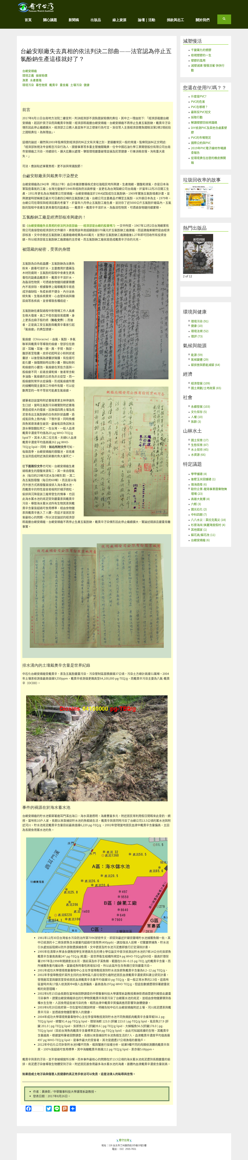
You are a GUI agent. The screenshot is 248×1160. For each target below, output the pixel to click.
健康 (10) (197, 325)
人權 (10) (197, 417)
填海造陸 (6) (199, 484)
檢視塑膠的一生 (201, 55)
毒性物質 (41, 85)
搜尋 (227, 20)
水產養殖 (36, 80)
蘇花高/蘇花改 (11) (203, 535)
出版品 (96, 19)
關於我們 (203, 19)
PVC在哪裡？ (199, 107)
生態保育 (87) (199, 445)
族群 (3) (196, 421)
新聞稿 (74, 19)
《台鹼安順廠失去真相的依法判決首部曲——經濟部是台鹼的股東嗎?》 (71, 225)
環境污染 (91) (199, 321)
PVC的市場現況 (201, 137)
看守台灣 (124, 1140)
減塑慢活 (192, 41)
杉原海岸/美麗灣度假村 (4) (208, 525)
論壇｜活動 (146, 19)
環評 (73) (197, 336)
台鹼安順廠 (29, 71)
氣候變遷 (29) (199, 359)
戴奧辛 (53, 85)
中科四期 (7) (199, 514)
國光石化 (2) (199, 509)
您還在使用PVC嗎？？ (204, 87)
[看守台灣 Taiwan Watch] (36, 10)
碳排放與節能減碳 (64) (205, 364)
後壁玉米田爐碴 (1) (203, 479)
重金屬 (64, 85)
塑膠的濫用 (198, 60)
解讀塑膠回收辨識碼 (204, 122)
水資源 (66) (198, 454)
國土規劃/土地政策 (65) (206, 388)
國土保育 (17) (199, 440)
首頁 (28, 19)
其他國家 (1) (199, 529)
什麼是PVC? (198, 96)
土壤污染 (76, 85)
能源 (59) (197, 354)
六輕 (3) (196, 504)
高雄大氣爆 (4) (200, 499)
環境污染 (28, 85)
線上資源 (119, 19)
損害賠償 (41, 75)
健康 (87, 85)
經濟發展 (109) (200, 383)
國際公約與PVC (201, 142)
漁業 (25, 80)
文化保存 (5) (199, 411)
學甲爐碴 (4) (199, 474)
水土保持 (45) (199, 449)
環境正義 (28, 75)
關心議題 (50, 19)
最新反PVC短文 (201, 112)
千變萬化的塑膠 (201, 50)
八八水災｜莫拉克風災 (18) (208, 519)
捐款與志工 (175, 19)
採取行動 (197, 117)
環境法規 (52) (199, 331)
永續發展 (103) (200, 406)
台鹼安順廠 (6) (200, 540)
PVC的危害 (198, 101)
